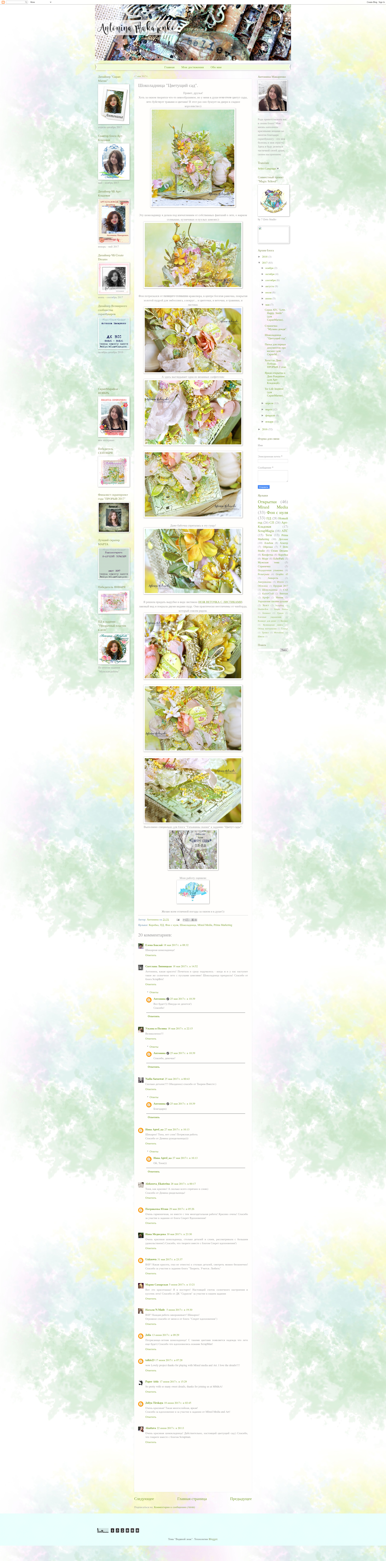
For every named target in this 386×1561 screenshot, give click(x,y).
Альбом (268, 543)
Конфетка (267, 554)
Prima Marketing (223, 925)
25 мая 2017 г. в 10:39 (182, 998)
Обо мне (216, 67)
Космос (284, 620)
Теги (268, 535)
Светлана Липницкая (158, 966)
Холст (266, 605)
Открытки (267, 501)
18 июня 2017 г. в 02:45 (177, 1403)
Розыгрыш (263, 574)
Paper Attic (152, 1381)
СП (271, 522)
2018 (265, 256)
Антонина (159, 999)
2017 (265, 262)
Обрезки (268, 547)
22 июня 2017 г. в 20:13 (170, 1428)
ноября (269, 268)
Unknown (151, 1259)
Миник (279, 597)
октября (270, 274)
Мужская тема (268, 562)
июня (268, 298)
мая (267, 304)
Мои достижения (192, 67)
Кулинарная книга (273, 624)
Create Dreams (279, 550)
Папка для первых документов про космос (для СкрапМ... (275, 349)
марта (269, 409)
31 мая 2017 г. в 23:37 (169, 1259)
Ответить (150, 955)
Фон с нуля (171, 925)
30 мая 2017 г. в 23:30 (179, 1234)
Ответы (154, 992)
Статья (284, 628)
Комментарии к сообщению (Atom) (174, 1507)
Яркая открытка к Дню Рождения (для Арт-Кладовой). (275, 377)
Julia (148, 1335)
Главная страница (192, 1498)
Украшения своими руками (273, 601)
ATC (285, 530)
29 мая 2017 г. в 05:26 (181, 1209)
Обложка (263, 585)
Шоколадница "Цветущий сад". (276, 336)
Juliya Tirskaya (154, 1403)
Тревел (265, 632)
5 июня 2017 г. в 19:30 (179, 1309)
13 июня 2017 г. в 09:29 (165, 1335)
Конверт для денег (267, 620)
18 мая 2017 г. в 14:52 (185, 966)
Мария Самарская (156, 1284)
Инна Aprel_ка (154, 1129)
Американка (264, 582)
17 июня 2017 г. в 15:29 (173, 1381)
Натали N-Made (155, 1309)
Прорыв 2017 (280, 585)
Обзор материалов (267, 628)
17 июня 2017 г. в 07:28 (168, 1360)
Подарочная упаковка (270, 570)
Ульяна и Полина (156, 1028)
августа (270, 286)
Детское (283, 539)
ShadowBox (263, 609)
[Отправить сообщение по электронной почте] (177, 919)
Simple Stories (281, 609)
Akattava (150, 1428)
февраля (270, 415)
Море (265, 558)
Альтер (284, 543)
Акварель (273, 578)
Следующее (144, 1498)
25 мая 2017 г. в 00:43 (177, 1079)
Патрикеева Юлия (156, 1209)
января (269, 421)
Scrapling (279, 605)
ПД (162, 925)
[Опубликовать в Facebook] (192, 919)
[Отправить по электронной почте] (184, 919)
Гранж (280, 612)
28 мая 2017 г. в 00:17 (183, 1183)
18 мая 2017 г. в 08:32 (175, 945)
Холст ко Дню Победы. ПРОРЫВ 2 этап (275, 363)
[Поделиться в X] (189, 919)
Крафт (266, 597)
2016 (265, 429)
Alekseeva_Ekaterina (157, 1184)
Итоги (280, 582)
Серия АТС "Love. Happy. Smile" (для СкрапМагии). (275, 314)
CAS (285, 589)
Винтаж (284, 593)
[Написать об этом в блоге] (187, 919)
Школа (261, 636)
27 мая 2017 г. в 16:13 (176, 1129)
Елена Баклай (154, 945)
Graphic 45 (282, 574)
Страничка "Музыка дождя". (276, 327)
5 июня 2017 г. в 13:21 (182, 1284)
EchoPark (278, 558)
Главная (169, 67)
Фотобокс (279, 632)
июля (268, 292)
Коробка (153, 925)
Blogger (213, 1539)
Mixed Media (205, 925)
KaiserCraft (268, 593)
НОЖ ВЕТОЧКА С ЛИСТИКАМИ (220, 602)
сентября (270, 280)
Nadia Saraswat (154, 1079)
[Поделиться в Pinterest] (195, 919)
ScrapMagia (266, 530)
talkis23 (149, 1360)
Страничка (264, 566)
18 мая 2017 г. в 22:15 (180, 1028)
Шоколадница (188, 925)
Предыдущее (241, 1498)
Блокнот (267, 612)
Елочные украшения (269, 616)
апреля (269, 403)
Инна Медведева (155, 1234)
